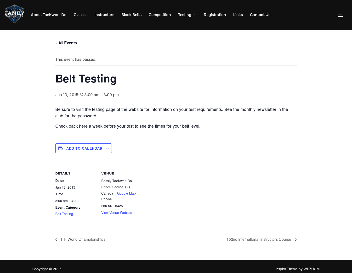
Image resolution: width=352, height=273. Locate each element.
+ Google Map (125, 193)
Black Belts (131, 14)
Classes (80, 14)
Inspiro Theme (286, 269)
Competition (160, 14)
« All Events (66, 42)
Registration (215, 14)
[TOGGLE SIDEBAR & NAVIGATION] (342, 15)
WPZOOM (312, 269)
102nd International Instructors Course (259, 239)
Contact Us (260, 14)
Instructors (104, 14)
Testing (184, 14)
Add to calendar (84, 148)
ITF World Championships (82, 239)
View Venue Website (116, 212)
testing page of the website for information (132, 109)
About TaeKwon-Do (49, 14)
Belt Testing (64, 213)
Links (238, 14)
